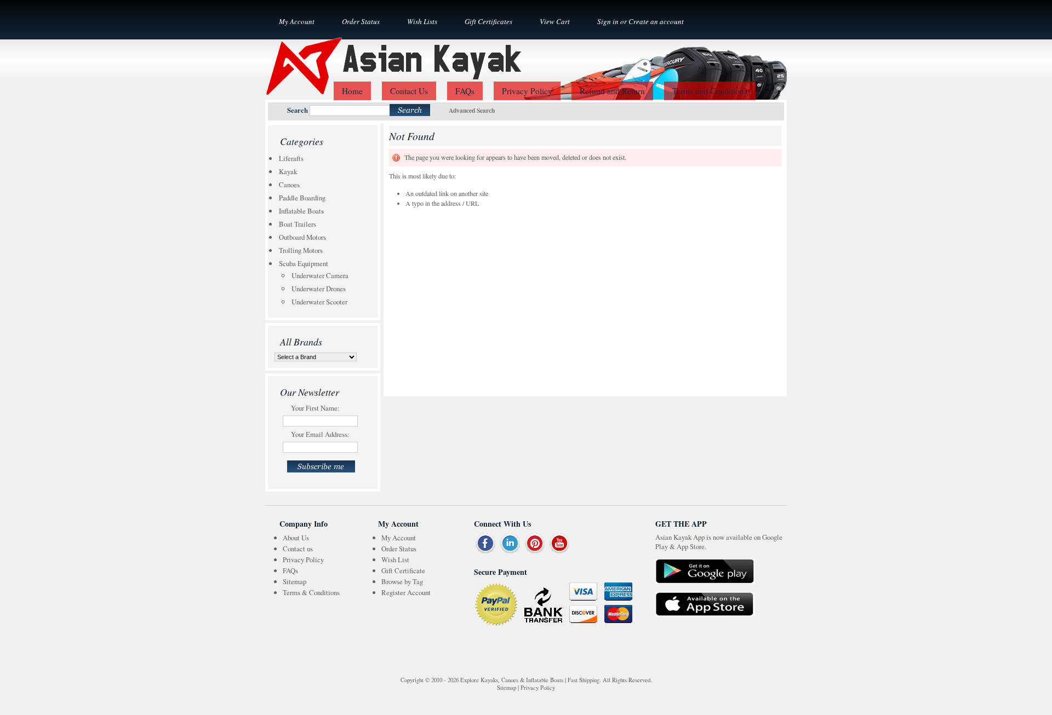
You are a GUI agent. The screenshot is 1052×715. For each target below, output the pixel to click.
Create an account (656, 21)
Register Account (406, 592)
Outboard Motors (302, 237)
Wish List (395, 559)
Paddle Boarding (302, 198)
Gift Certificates (488, 21)
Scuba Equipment (303, 263)
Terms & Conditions (311, 592)
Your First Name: (315, 408)
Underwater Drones (318, 288)
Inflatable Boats (301, 211)
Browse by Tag (402, 581)
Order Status (361, 21)
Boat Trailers (297, 224)
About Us (296, 538)
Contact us (298, 548)
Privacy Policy (303, 559)
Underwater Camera (319, 275)
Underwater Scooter (319, 302)
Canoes (289, 184)
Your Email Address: (320, 434)
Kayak (288, 171)
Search (297, 110)
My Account (297, 21)
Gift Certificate (403, 570)
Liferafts (291, 158)
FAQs (290, 570)
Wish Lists (422, 21)
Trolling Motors (301, 250)
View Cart (555, 21)
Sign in (608, 21)
